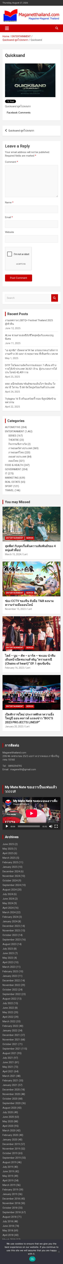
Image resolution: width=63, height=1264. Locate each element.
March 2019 (9, 1185)
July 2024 (8, 894)
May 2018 (8, 1230)
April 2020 (8, 1125)
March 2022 (9, 1021)
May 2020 (8, 1121)
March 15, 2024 (13, 554)
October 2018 (10, 1207)
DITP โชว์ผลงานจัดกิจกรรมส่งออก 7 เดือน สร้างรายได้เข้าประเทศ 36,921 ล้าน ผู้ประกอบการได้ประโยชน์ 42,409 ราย (31, 369)
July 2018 (8, 1221)
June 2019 (8, 1171)
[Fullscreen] (56, 826)
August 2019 (9, 1162)
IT (6, 473)
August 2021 (9, 1053)
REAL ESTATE (12, 481)
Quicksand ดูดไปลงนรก (21, 130)
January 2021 (10, 1085)
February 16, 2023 (14, 667)
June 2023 (8, 953)
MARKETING (12, 477)
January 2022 (10, 1030)
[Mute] (50, 826)
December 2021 (11, 1035)
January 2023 (10, 976)
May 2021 (8, 1066)
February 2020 (10, 1135)
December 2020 (11, 1089)
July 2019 (8, 1166)
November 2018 (11, 1203)
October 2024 (10, 880)
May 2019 (8, 1175)
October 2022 (10, 989)
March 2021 (9, 1075)
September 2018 (12, 1212)
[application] (31, 813)
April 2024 (8, 907)
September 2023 (12, 939)
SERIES (12, 435)
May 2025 (8, 848)
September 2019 (12, 1157)
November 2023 (11, 930)
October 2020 (10, 1098)
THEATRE (13, 439)
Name (9, 202)
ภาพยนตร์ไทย (16, 452)
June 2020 (8, 1116)
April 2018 (8, 1235)
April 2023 (8, 962)
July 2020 (8, 1112)
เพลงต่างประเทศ (17, 456)
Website (9, 232)
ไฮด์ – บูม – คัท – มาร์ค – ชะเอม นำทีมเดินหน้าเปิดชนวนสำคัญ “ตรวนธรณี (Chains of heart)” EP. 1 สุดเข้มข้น (30, 659)
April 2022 (8, 1016)
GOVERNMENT (13, 469)
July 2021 (8, 1057)
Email (9, 217)
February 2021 (10, 1080)
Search (54, 298)
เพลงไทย (13, 460)
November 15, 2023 (15, 609)
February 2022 (10, 1025)
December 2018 (11, 1198)
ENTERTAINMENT (14, 431)
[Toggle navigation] (7, 28)
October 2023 (10, 935)
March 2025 (9, 857)
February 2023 (10, 971)
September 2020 (12, 1103)
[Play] (7, 826)
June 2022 (8, 1007)
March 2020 (9, 1130)
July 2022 (8, 1003)
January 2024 (10, 921)
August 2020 (9, 1107)
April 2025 (8, 853)
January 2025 (10, 866)
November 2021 (11, 1039)
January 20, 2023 (14, 726)
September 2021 (12, 1048)
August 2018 (9, 1216)
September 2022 (12, 994)
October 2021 (10, 1044)
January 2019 (10, 1194)
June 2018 (8, 1225)
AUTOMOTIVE (12, 427)
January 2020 (10, 1139)
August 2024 (9, 889)
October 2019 (10, 1153)
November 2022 (11, 985)
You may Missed (17, 502)
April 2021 (8, 1071)
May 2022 (8, 1012)
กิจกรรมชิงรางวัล (17, 444)
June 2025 (8, 844)
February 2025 (10, 862)
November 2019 (11, 1148)
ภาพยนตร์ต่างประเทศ (20, 448)
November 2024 (11, 876)
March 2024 (9, 912)
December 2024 (11, 871)
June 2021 (8, 1062)
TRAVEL (9, 490)
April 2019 (8, 1180)
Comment (11, 161)
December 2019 (11, 1144)
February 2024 (10, 916)
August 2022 (9, 998)
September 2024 (12, 885)
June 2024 (8, 898)
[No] (58, 1251)
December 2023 (11, 926)
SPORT (9, 486)
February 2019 (10, 1189)
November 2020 (11, 1094)
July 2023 (8, 948)
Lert (25, 554)
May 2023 (8, 957)
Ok (32, 1259)
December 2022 (11, 980)
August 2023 (9, 944)
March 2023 (9, 966)
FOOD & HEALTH (14, 465)
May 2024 (8, 903)
